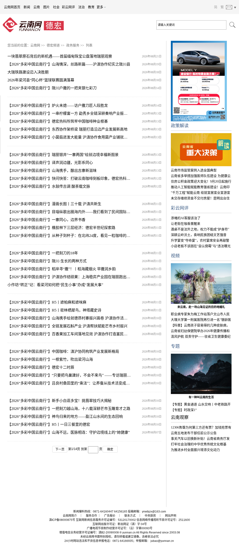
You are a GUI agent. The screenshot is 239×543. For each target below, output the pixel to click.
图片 (46, 7)
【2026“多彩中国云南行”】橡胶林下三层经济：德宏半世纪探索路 (61, 228)
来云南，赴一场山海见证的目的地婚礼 (201, 307)
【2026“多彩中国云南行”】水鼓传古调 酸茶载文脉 (48, 186)
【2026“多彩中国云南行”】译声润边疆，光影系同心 (50, 163)
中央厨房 (150, 515)
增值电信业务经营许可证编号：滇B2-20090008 (89, 532)
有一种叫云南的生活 (201, 397)
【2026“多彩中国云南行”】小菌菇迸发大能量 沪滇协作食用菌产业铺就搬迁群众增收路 (78, 137)
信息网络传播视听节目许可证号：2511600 (163, 520)
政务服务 (72, 45)
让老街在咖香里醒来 (185, 223)
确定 (110, 449)
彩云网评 (68, 7)
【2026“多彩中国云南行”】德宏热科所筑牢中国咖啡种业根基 (57, 121)
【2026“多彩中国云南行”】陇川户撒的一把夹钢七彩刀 (52, 88)
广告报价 (109, 515)
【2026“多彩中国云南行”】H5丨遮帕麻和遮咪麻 (46, 302)
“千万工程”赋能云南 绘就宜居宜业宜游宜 (200, 192)
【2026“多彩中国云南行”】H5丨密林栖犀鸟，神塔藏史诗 (54, 310)
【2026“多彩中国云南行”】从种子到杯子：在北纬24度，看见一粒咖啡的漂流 (70, 236)
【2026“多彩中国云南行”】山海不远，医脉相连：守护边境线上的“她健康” (68, 432)
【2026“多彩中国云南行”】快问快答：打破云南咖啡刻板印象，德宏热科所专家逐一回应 (80, 178)
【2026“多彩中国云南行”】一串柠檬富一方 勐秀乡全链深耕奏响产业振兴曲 (69, 113)
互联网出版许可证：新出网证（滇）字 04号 (119, 524)
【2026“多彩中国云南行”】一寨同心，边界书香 (46, 220)
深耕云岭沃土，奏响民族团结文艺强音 (198, 235)
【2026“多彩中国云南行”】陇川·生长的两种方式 (47, 261)
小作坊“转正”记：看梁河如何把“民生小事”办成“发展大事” (55, 285)
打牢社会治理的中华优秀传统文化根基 (198, 444)
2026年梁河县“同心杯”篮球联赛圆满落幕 (40, 80)
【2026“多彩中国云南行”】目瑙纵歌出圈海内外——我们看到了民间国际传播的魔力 (76, 212)
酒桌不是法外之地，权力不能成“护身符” (200, 229)
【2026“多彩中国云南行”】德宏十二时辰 (40, 367)
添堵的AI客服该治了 (185, 218)
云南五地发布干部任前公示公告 (194, 433)
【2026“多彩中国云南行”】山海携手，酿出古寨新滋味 (52, 171)
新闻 (27, 7)
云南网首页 (12, 7)
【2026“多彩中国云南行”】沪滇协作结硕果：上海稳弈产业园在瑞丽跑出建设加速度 (76, 277)
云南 (36, 7)
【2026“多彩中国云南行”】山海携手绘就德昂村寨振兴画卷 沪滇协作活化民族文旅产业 (78, 318)
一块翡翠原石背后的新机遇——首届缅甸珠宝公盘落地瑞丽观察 (59, 56)
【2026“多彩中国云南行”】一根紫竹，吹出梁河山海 (50, 359)
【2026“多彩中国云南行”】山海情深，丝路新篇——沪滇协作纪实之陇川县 (68, 64)
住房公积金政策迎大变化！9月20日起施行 (201, 181)
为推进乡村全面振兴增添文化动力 (195, 450)
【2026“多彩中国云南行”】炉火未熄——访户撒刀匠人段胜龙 (57, 105)
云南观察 (180, 417)
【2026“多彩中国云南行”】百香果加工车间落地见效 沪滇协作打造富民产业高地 (73, 334)
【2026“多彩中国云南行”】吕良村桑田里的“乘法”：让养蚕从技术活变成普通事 (72, 383)
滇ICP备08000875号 (62, 520)
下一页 (59, 449)
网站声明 (170, 515)
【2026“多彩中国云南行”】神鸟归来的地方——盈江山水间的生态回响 (65, 416)
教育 (91, 7)
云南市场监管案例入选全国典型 (194, 170)
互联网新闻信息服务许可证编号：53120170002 (106, 520)
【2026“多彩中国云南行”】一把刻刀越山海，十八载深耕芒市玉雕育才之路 (68, 409)
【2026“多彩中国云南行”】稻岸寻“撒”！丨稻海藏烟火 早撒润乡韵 (61, 269)
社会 (56, 7)
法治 (81, 7)
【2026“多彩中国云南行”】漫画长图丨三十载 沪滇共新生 (54, 204)
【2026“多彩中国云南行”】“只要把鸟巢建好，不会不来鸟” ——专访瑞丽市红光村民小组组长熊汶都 (89, 375)
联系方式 (130, 515)
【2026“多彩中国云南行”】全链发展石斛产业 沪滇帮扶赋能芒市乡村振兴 (67, 326)
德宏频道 (53, 45)
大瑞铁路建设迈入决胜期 (28, 72)
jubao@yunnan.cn (162, 541)
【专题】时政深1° (184, 410)
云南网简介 (70, 515)
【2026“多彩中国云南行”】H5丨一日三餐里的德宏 (48, 424)
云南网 (35, 45)
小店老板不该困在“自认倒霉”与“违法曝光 (201, 246)
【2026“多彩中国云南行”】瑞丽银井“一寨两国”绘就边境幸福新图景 (63, 155)
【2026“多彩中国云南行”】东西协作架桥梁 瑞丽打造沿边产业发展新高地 (67, 129)
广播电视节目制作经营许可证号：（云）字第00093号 (119, 528)
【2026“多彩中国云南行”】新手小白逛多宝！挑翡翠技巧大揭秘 (59, 401)
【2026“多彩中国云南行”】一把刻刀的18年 (42, 253)
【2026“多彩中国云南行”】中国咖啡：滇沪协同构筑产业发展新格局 (63, 351)
